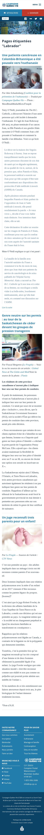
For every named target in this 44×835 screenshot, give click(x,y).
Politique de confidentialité (22, 820)
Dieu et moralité (31, 749)
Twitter (7, 775)
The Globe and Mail (19, 372)
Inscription (6, 738)
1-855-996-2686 (31, 780)
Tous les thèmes (31, 753)
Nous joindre (7, 749)
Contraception (30, 746)
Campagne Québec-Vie (13, 100)
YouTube (7, 783)
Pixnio (24, 375)
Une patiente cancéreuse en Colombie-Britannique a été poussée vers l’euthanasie (21, 59)
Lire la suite (7, 307)
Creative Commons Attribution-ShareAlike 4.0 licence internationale (21, 809)
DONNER (33, 12)
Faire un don (7, 753)
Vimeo (6, 779)
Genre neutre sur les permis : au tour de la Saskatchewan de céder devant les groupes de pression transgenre (21, 323)
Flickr (6, 772)
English (5, 18)
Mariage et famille (31, 742)
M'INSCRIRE (12, 12)
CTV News (7, 558)
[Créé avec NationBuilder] (22, 828)
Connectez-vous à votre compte (22, 823)
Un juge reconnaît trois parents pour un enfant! (19, 519)
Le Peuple (27, 364)
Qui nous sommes (9, 735)
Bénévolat (6, 742)
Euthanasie (28, 738)
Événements (7, 746)
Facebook (8, 768)
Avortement (29, 735)
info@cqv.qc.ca (30, 784)
